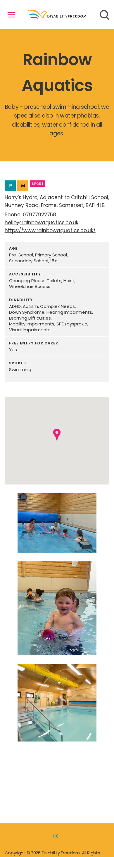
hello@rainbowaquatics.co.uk (41, 222)
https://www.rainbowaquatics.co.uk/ (50, 230)
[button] (57, 434)
